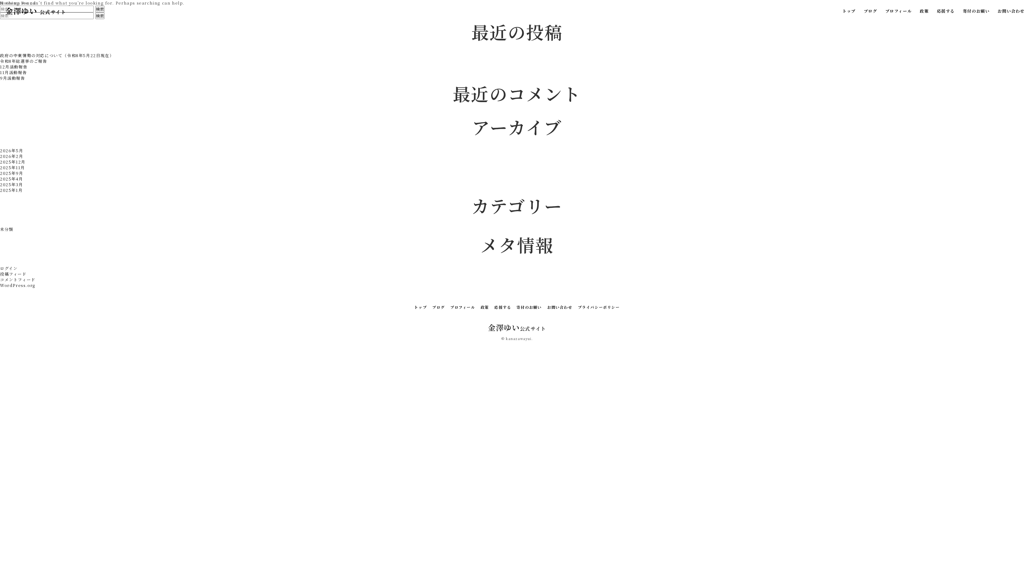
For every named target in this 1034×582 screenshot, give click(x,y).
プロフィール (898, 11)
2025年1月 (11, 190)
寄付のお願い (976, 11)
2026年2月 (11, 156)
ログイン (9, 268)
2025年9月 (11, 173)
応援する (946, 11)
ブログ (870, 11)
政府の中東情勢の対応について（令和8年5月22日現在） (57, 55)
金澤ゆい (35, 10)
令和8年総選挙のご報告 (23, 61)
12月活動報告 (13, 67)
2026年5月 (11, 150)
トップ (849, 11)
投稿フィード (13, 274)
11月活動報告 (13, 72)
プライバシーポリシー (599, 307)
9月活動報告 (12, 78)
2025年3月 (11, 184)
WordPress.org (18, 285)
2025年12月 (13, 162)
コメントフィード (18, 279)
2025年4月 (11, 179)
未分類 (6, 229)
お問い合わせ (1011, 11)
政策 (924, 11)
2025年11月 (12, 167)
